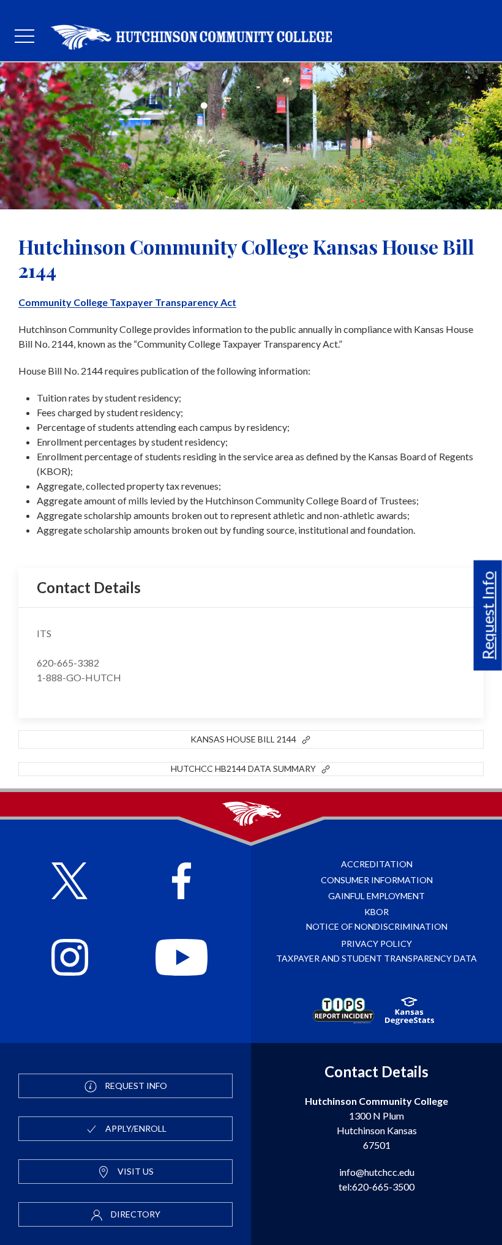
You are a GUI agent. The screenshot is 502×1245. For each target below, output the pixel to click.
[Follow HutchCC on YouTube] (181, 959)
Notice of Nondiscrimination (377, 926)
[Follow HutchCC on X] (69, 882)
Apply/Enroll (135, 1128)
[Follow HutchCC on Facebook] (181, 882)
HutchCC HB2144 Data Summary (245, 768)
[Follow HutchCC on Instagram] (69, 959)
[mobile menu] (24, 36)
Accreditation (377, 864)
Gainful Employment (376, 896)
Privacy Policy (376, 943)
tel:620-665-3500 (376, 1186)
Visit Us (135, 1171)
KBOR (376, 912)
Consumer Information (377, 880)
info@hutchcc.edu (376, 1172)
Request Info (488, 615)
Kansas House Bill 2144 (245, 739)
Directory (134, 1214)
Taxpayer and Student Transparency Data (376, 958)
